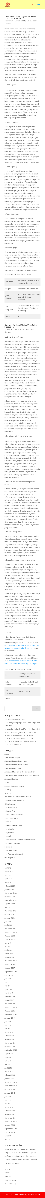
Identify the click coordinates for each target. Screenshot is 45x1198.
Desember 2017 (10, 961)
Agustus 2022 (9, 904)
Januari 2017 (9, 1000)
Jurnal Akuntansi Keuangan (14, 800)
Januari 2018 (9, 957)
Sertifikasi (8, 847)
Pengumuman (9, 832)
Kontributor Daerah (11, 818)
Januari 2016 (9, 1039)
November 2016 (10, 1007)
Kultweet (7, 822)
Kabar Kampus (9, 804)
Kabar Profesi (9, 811)
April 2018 (8, 950)
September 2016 (10, 1014)
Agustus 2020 (9, 918)
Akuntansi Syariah (11, 779)
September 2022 (10, 900)
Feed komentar (10, 1180)
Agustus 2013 (9, 1132)
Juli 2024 (7, 868)
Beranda (7, 793)
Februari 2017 (9, 996)
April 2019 (8, 925)
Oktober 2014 (9, 1089)
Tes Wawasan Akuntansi (13, 854)
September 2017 (10, 971)
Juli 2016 (7, 1021)
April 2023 (8, 879)
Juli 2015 (7, 1057)
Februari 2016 (9, 1036)
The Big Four (17, 1163)
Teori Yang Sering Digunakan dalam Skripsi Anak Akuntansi (20, 17)
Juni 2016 (7, 1025)
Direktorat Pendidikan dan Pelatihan (17, 797)
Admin (10, 21)
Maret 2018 (8, 954)
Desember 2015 (10, 1043)
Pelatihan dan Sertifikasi (13, 825)
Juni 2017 (7, 982)
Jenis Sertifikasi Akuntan (27, 1156)
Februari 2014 (9, 1111)
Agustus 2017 (9, 975)
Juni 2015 (7, 1061)
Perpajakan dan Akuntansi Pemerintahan (19, 840)
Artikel (29, 21)
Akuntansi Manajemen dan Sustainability (19, 772)
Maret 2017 (8, 993)
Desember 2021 (10, 911)
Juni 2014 (7, 1100)
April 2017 (8, 989)
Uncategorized (9, 857)
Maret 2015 (8, 1071)
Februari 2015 (9, 1075)
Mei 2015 (7, 1064)
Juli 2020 (7, 921)
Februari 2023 (9, 886)
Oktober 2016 (9, 1011)
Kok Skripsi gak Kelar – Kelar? (15, 719)
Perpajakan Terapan (12, 843)
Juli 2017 (7, 979)
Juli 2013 (7, 1136)
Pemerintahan (9, 829)
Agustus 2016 (9, 1018)
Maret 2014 (8, 1107)
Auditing (7, 790)
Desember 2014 (10, 1082)
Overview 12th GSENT (30, 1159)
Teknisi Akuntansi (10, 850)
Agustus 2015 (9, 1054)
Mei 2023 (7, 875)
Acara (6, 754)
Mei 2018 (7, 946)
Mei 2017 (7, 986)
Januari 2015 (9, 1079)
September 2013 (10, 1129)
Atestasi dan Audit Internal (14, 786)
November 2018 (10, 932)
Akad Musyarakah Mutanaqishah (23, 1152)
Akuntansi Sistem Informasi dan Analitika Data (21, 775)
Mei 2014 (7, 1103)
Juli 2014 (7, 1096)
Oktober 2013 (9, 1125)
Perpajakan (8, 836)
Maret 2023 (8, 882)
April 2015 (8, 1068)
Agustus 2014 (9, 1093)
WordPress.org (10, 1183)
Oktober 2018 (9, 936)
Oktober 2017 (9, 968)
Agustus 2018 (9, 939)
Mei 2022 (7, 907)
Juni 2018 (7, 943)
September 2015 (10, 1050)
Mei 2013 (7, 1139)
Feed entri (8, 1176)
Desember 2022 (10, 893)
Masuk (6, 1173)
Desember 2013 (10, 1118)
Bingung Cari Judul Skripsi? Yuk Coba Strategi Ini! (20, 326)
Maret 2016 (8, 1032)
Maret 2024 (8, 872)
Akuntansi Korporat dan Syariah (16, 761)
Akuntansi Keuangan (12, 757)
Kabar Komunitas (10, 807)
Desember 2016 (10, 1004)
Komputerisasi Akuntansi (13, 815)
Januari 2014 (9, 1114)
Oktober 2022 (9, 896)
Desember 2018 (10, 929)
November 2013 (10, 1121)
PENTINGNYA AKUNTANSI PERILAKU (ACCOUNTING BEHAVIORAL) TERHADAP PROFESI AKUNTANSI (20, 741)
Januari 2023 (9, 889)
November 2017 (10, 964)
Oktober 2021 (9, 914)
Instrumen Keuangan (28, 1149)
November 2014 (10, 1086)
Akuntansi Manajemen (12, 768)
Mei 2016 (7, 1029)
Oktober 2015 (9, 1046)
